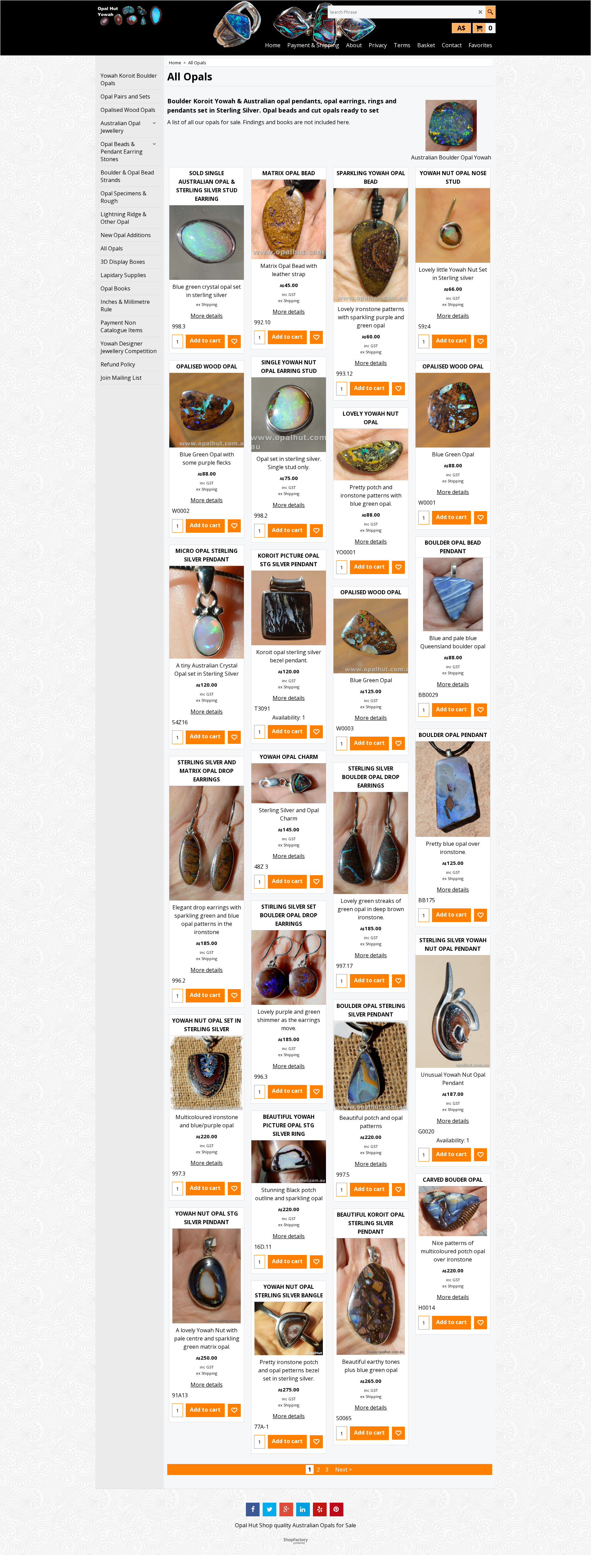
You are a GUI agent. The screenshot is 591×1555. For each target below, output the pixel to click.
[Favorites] (234, 341)
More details (207, 316)
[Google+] (286, 1509)
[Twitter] (269, 1509)
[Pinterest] (336, 1509)
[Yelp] (320, 1509)
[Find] (490, 12)
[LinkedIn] (303, 1509)
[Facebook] (253, 1509)
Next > (343, 1469)
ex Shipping (206, 304)
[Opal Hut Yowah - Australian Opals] (129, 15)
